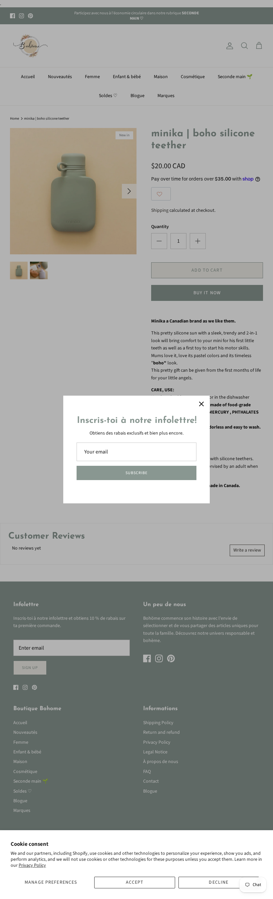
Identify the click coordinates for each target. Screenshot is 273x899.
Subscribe (136, 473)
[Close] (201, 404)
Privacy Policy (32, 865)
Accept (135, 882)
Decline (218, 882)
